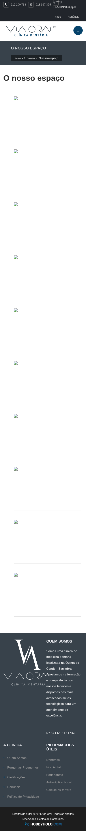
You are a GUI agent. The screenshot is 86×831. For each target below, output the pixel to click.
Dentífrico (53, 759)
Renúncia (14, 787)
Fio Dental (53, 767)
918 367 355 (43, 4)
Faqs (58, 16)
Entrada (19, 58)
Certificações (16, 777)
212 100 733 (18, 4)
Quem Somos (16, 758)
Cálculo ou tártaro (58, 790)
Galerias (31, 58)
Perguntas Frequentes (23, 767)
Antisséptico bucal (58, 782)
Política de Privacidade (23, 796)
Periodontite (54, 774)
